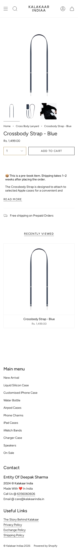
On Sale (8, 453)
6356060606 (26, 494)
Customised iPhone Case (20, 393)
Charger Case (12, 438)
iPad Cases (10, 423)
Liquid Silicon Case (16, 385)
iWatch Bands (12, 430)
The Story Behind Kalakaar (21, 519)
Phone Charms (13, 415)
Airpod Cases (12, 408)
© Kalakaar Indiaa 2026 (16, 545)
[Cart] (72, 8)
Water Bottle (11, 400)
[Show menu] (5, 8)
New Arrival (11, 378)
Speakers (9, 445)
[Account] (62, 8)
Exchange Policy (14, 530)
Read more (12, 199)
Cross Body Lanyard (27, 126)
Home (7, 126)
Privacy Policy (12, 525)
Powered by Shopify (45, 545)
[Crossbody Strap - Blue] (39, 279)
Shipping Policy (13, 535)
